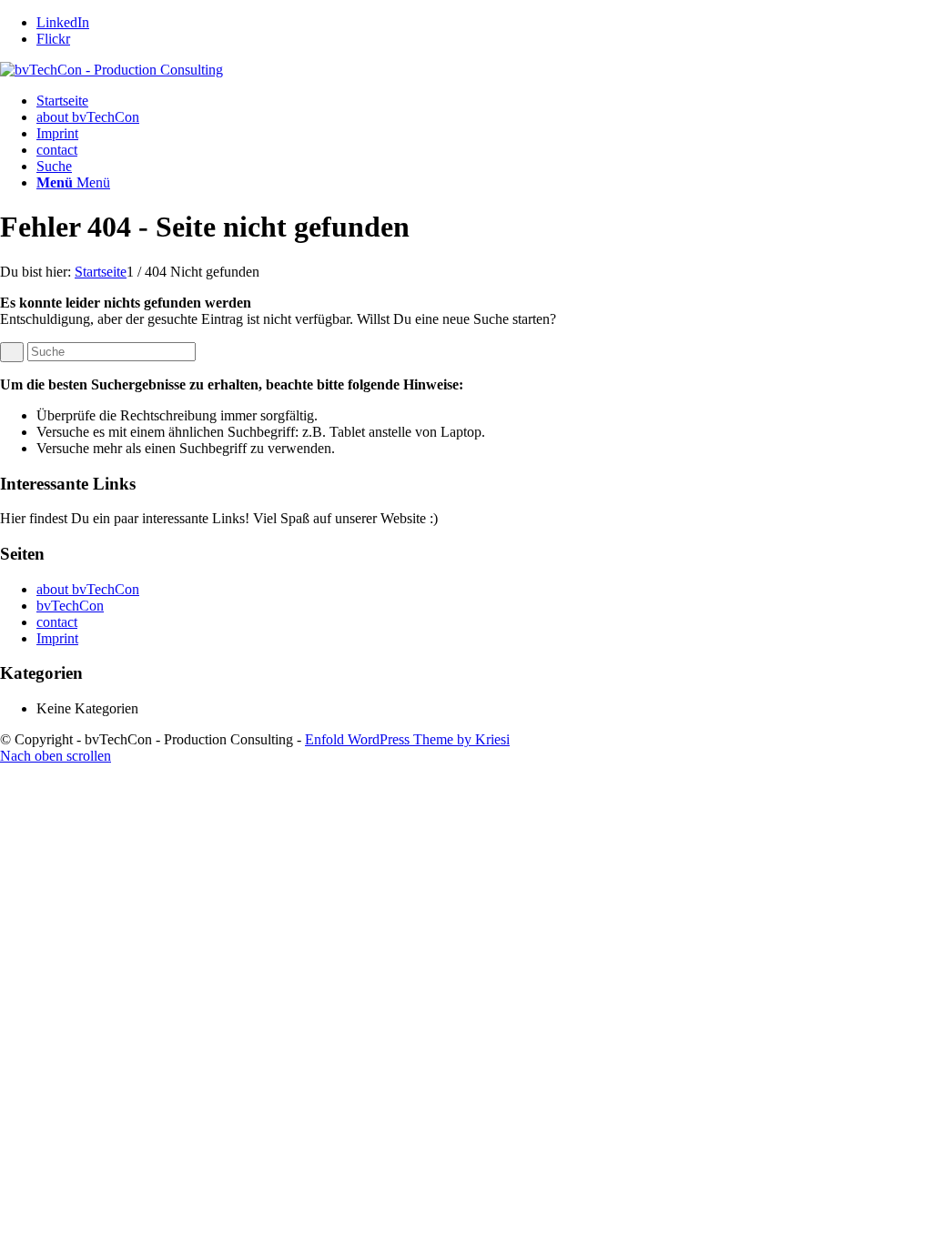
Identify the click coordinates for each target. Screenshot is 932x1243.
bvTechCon (70, 605)
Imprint (57, 133)
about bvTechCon (87, 117)
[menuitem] (484, 166)
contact (56, 149)
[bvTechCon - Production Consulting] (111, 69)
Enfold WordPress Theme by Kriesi (407, 739)
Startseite (62, 100)
